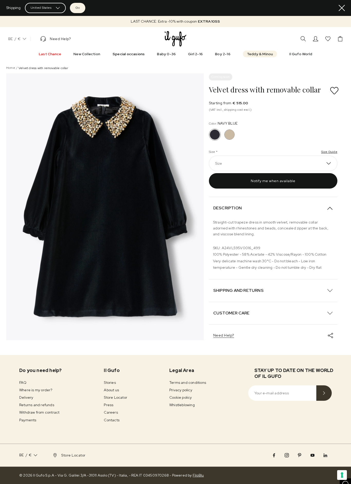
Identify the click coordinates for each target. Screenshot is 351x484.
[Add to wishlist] (334, 91)
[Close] (341, 8)
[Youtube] (312, 455)
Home (10, 68)
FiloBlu (198, 475)
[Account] (315, 38)
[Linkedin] (325, 455)
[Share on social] (330, 335)
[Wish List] (327, 38)
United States (41, 8)
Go (78, 8)
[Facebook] (273, 455)
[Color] (229, 135)
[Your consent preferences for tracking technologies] (342, 475)
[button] (175, 21)
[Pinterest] (299, 455)
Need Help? (223, 335)
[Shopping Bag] (340, 38)
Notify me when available (273, 181)
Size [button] (218, 163)
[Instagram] (286, 455)
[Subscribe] (324, 393)
